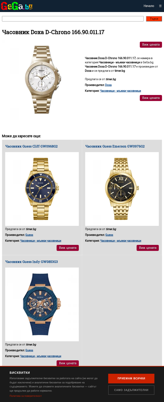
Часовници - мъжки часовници (120, 90)
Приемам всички (131, 378)
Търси (154, 18)
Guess (29, 234)
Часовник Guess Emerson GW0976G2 (115, 146)
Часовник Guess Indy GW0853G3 (31, 262)
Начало (149, 6)
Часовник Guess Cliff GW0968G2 (31, 146)
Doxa (108, 85)
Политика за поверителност (26, 396)
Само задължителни (131, 390)
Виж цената (151, 44)
